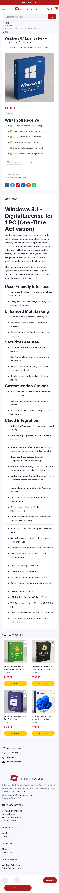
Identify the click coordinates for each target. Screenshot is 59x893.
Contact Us (7, 852)
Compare (32, 162)
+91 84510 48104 (17, 791)
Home (7, 23)
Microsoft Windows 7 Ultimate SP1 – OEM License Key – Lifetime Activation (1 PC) (42, 668)
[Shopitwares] (26, 9)
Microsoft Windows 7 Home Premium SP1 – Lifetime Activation (14, 668)
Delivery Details (9, 820)
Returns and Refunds (11, 817)
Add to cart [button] (15, 683)
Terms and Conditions (12, 811)
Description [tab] (11, 198)
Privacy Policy (8, 814)
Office (5, 836)
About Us (6, 849)
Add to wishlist (15, 162)
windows (13, 177)
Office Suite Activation (12, 868)
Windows (8, 26)
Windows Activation (11, 865)
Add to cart (50, 880)
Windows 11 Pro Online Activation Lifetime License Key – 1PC (42, 718)
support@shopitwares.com (20, 795)
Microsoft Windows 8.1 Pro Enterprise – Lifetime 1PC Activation (15, 718)
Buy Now (18, 888)
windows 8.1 (22, 177)
